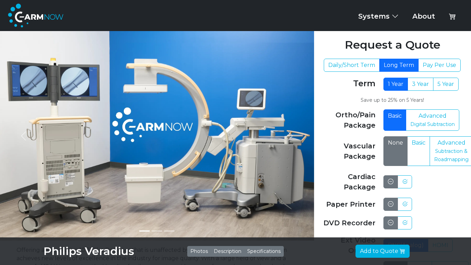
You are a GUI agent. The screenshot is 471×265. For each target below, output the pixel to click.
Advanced (432, 119)
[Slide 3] (169, 231)
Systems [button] (375, 16)
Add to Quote (380, 251)
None (395, 142)
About (423, 16)
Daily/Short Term (351, 65)
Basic (395, 115)
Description (227, 251)
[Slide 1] (144, 231)
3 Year (420, 84)
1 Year (395, 84)
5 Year (446, 84)
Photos (199, 251)
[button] (452, 16)
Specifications (264, 251)
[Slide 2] (157, 231)
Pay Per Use (439, 65)
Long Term (399, 65)
